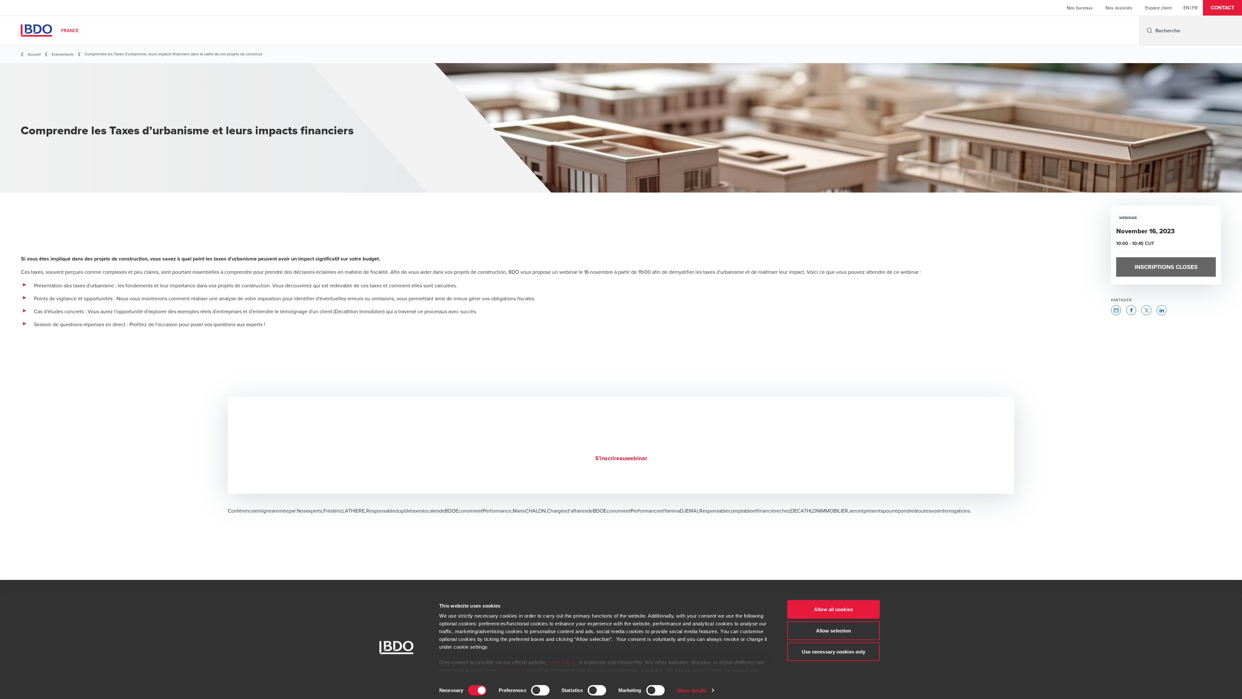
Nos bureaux (1080, 8)
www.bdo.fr (562, 658)
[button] (1222, 8)
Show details (691, 686)
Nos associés (1119, 8)
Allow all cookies (833, 605)
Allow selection (833, 626)
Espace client (1158, 8)
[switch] (540, 686)
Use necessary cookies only (834, 647)
